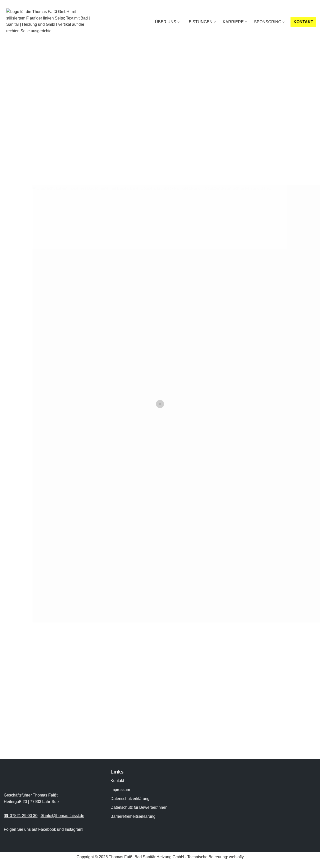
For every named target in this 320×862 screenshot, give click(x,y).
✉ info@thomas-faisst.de (62, 816)
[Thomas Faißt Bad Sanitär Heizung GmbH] (50, 21)
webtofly (236, 857)
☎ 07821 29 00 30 (21, 816)
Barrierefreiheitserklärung (133, 816)
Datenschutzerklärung (130, 798)
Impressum (120, 790)
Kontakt (117, 780)
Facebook (47, 829)
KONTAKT (303, 22)
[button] (179, 22)
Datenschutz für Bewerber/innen (139, 807)
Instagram (73, 829)
